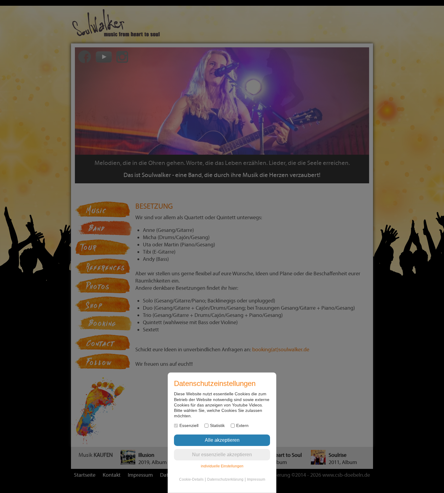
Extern (242, 425)
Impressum (256, 479)
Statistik (217, 425)
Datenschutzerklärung (225, 479)
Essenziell (188, 425)
